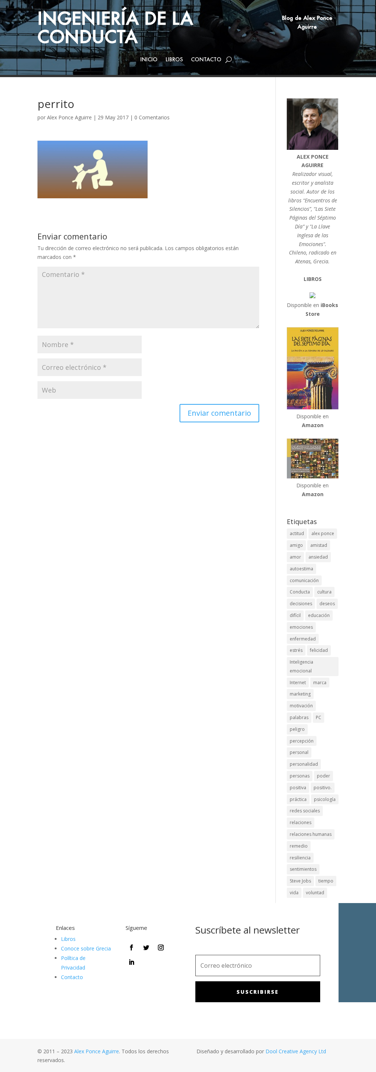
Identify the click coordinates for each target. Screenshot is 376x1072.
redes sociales (305, 811)
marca (319, 682)
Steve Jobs (300, 881)
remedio (299, 846)
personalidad (304, 764)
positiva (298, 787)
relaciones (300, 822)
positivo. (323, 787)
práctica (298, 799)
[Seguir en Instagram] (161, 947)
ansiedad (318, 557)
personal (299, 752)
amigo (296, 545)
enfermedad (303, 639)
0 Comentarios (152, 117)
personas (300, 776)
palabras (299, 717)
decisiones (301, 603)
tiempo (325, 881)
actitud (297, 533)
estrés (296, 650)
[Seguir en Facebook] (131, 947)
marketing (300, 694)
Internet (298, 682)
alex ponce (322, 533)
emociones (301, 627)
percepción (302, 741)
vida (294, 892)
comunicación (304, 580)
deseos (327, 603)
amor (295, 557)
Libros (174, 60)
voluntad (315, 892)
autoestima (301, 569)
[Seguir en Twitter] (146, 947)
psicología (325, 799)
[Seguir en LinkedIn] (131, 962)
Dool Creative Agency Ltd (295, 1051)
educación (319, 615)
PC (318, 717)
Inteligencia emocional (301, 666)
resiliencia (300, 858)
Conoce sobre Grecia (86, 948)
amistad (318, 545)
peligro (297, 729)
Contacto (206, 60)
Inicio (149, 60)
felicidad (319, 650)
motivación (301, 706)
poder (323, 776)
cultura (324, 592)
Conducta (300, 592)
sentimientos (303, 869)
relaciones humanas (311, 834)
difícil (295, 615)
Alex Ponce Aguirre (69, 117)
